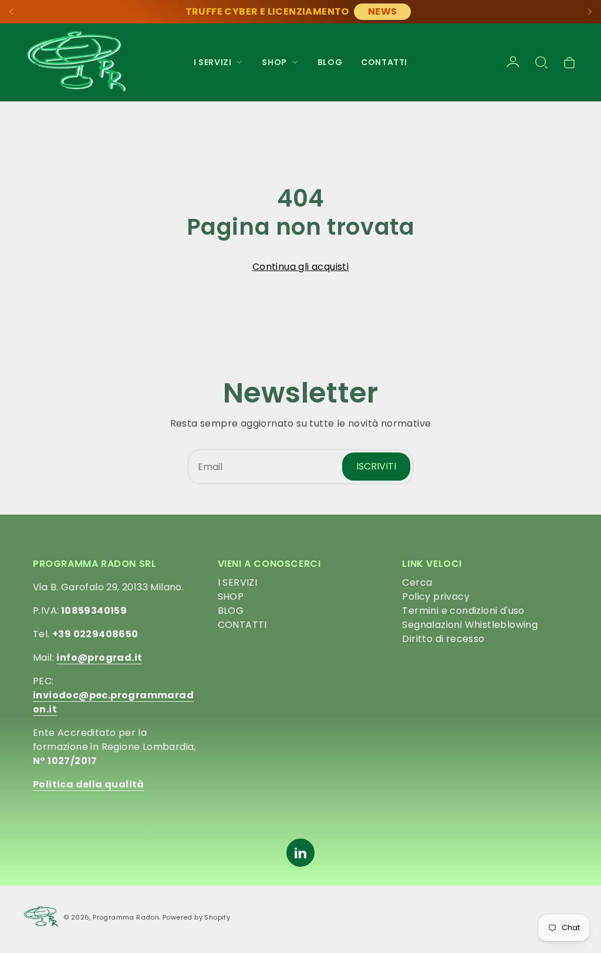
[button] (541, 62)
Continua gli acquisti (300, 266)
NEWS (382, 11)
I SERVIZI (238, 582)
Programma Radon (126, 917)
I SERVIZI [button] (212, 62)
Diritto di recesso (443, 639)
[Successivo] (589, 12)
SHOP (231, 596)
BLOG (330, 62)
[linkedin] (300, 853)
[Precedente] (12, 12)
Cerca (417, 582)
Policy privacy (436, 596)
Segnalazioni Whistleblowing (470, 624)
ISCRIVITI (376, 466)
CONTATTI (384, 62)
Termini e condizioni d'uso (463, 610)
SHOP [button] (274, 62)
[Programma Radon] (76, 62)
